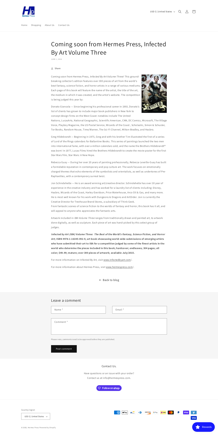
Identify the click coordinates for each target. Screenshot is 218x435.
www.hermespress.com (119, 267)
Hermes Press (33, 428)
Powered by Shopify (47, 428)
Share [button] (58, 68)
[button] (179, 11)
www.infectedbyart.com (117, 259)
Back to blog (111, 280)
